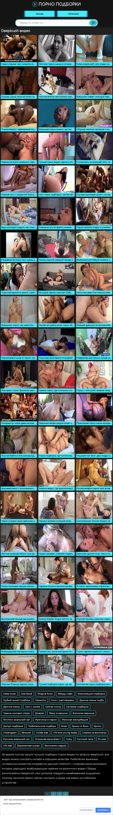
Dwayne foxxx (45, 693)
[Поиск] (93, 23)
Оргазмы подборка (77, 706)
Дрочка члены (11, 706)
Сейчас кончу (53, 706)
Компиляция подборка (91, 693)
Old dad (7, 745)
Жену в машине (58, 713)
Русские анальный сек (16, 739)
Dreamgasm (10, 732)
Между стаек (65, 693)
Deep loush (9, 693)
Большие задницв (83, 713)
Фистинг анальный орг (16, 719)
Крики (97, 726)
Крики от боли (80, 726)
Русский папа (85, 739)
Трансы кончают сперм (16, 713)
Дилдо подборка (13, 726)
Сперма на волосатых (94, 732)
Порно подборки (59, 4)
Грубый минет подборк (16, 700)
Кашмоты (40, 700)
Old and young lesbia (65, 732)
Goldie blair (42, 732)
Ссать (69, 739)
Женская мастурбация (75, 719)
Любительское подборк (42, 726)
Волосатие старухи (55, 745)
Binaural (26, 732)
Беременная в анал (28, 745)
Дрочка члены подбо (91, 700)
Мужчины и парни (46, 719)
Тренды (40, 14)
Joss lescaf (26, 693)
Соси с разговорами (62, 700)
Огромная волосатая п (48, 739)
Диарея (39, 713)
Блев (64, 726)
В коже (102, 739)
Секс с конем (32, 706)
